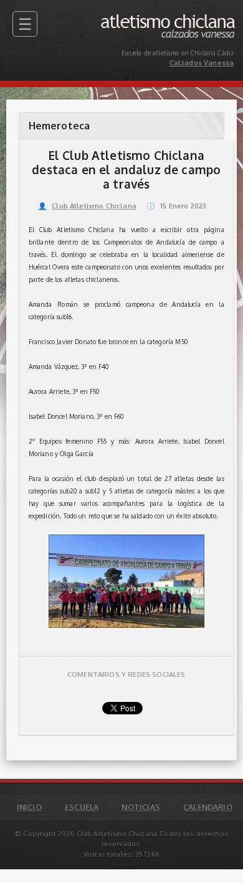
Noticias (141, 807)
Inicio (29, 807)
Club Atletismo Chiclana (87, 206)
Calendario (207, 807)
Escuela (81, 807)
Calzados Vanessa (206, 17)
